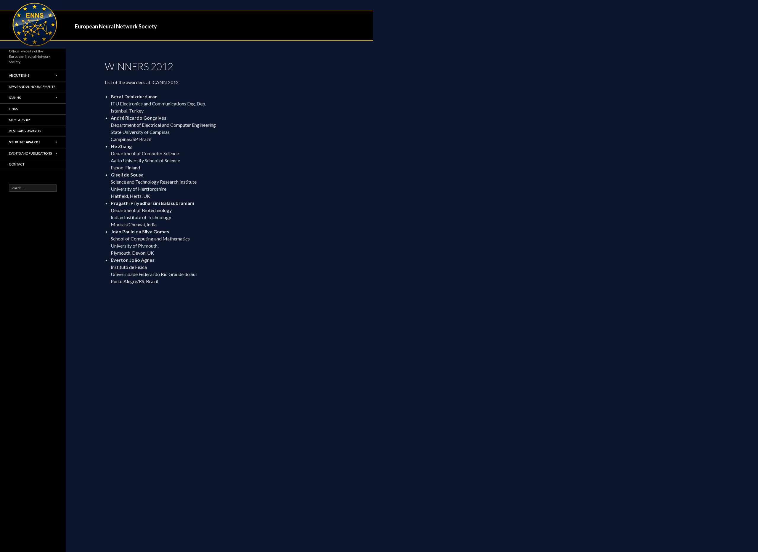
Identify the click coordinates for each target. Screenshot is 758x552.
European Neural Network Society (116, 26)
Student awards (25, 142)
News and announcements (32, 87)
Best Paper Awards (25, 131)
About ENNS (19, 75)
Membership (19, 120)
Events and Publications (30, 153)
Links (13, 109)
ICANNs (15, 98)
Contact (17, 164)
